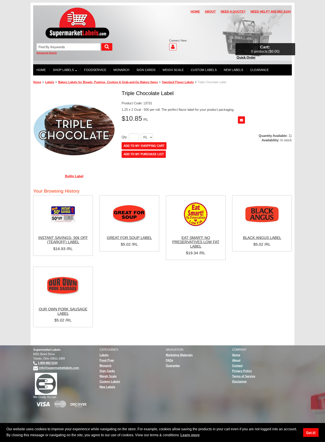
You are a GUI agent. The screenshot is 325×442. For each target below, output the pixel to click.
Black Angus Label (262, 238)
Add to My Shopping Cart (144, 145)
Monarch (105, 365)
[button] (265, 49)
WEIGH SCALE (173, 70)
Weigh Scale (108, 376)
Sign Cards (107, 371)
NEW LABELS (233, 70)
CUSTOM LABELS (204, 70)
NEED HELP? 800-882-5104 (270, 11)
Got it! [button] (311, 432)
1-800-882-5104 (47, 363)
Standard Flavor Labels (178, 82)
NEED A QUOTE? (233, 11)
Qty (124, 137)
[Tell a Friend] (241, 120)
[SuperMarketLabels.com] (77, 23)
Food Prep (106, 360)
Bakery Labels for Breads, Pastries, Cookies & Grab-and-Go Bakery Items (108, 82)
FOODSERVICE (95, 70)
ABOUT (210, 11)
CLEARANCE (259, 70)
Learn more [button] (190, 435)
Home (37, 82)
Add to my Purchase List (144, 154)
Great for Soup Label (129, 238)
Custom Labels (109, 381)
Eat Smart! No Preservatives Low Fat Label (195, 242)
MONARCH (121, 70)
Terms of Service (243, 376)
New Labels (107, 386)
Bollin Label (74, 176)
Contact (237, 365)
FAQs (169, 360)
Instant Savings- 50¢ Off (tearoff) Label (63, 240)
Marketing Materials (179, 355)
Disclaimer (239, 381)
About (236, 360)
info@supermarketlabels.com (59, 368)
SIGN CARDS (145, 70)
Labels (49, 82)
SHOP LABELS (63, 70)
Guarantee (173, 365)
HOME (195, 11)
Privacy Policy (242, 371)
